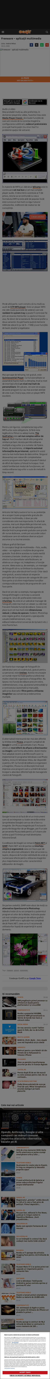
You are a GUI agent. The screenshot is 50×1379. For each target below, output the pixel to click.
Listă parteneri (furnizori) (9, 1368)
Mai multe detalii (15, 1342)
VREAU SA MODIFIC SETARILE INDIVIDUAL (25, 1375)
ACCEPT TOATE (25, 1372)
